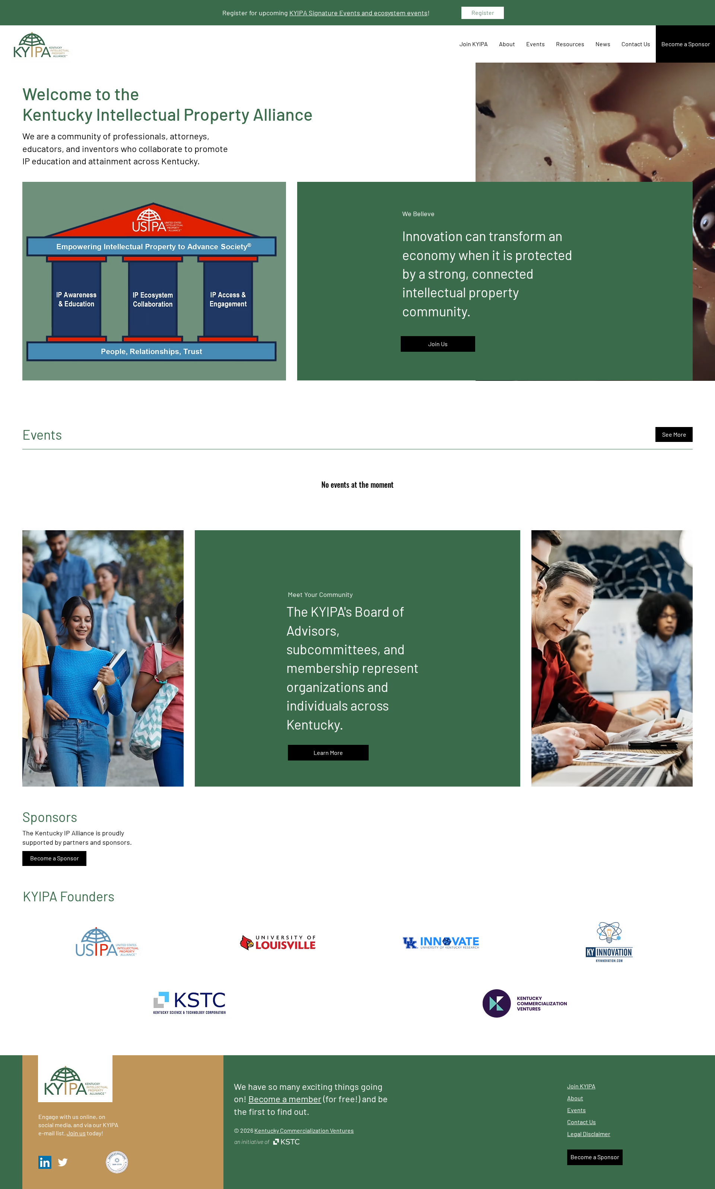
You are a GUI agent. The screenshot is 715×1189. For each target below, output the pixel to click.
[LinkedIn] (44, 1162)
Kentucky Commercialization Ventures (304, 1130)
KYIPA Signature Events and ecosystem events (358, 13)
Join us (76, 1132)
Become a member (284, 1098)
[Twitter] (62, 1162)
